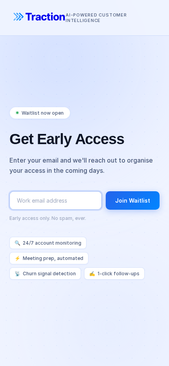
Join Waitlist (132, 200)
